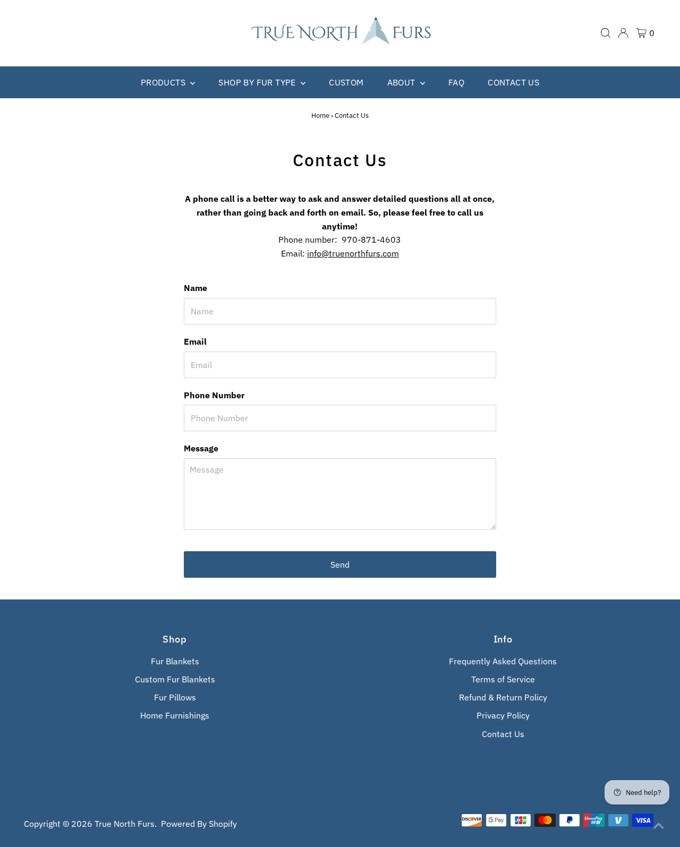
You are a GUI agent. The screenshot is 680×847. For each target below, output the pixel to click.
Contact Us (503, 734)
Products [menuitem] (164, 82)
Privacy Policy (503, 715)
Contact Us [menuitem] (513, 82)
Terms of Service (503, 679)
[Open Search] (605, 33)
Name (195, 288)
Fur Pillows (175, 697)
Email (195, 341)
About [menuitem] (402, 82)
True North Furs (125, 823)
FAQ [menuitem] (456, 82)
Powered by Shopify (199, 823)
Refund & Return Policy (503, 697)
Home (320, 115)
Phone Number (214, 395)
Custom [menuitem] (346, 82)
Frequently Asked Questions (503, 661)
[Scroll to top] (658, 825)
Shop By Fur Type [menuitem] (258, 82)
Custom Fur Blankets (175, 679)
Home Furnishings (174, 715)
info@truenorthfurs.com (353, 253)
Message (201, 448)
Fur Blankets (175, 661)
